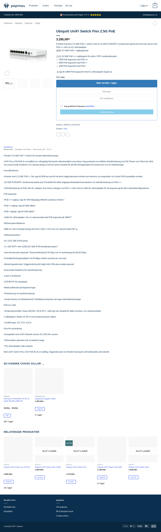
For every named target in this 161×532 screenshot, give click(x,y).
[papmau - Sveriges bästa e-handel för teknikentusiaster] (14, 5)
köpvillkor (90, 106)
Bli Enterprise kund (64, 511)
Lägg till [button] (40, 409)
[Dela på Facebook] (58, 134)
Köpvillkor (8, 511)
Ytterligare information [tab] (22, 149)
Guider (46, 6)
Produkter (33, 6)
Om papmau (61, 507)
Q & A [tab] (49, 149)
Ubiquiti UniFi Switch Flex (76, 467)
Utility (37, 23)
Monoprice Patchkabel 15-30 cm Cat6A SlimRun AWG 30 (17, 400)
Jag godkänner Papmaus (79, 106)
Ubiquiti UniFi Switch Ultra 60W (109, 467)
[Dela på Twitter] (63, 134)
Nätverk (18, 23)
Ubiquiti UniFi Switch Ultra (139, 467)
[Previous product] (155, 23)
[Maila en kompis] (67, 134)
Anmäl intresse (107, 112)
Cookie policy (62, 516)
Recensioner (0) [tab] (39, 149)
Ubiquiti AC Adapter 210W (45, 399)
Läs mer (40, 477)
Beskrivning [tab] (8, 149)
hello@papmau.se (150, 15)
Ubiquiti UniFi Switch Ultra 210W (48, 467)
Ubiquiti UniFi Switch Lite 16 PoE (17, 467)
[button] (136, 5)
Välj (7, 415)
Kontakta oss (9, 507)
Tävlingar (58, 6)
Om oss (68, 6)
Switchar (28, 23)
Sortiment (8, 23)
